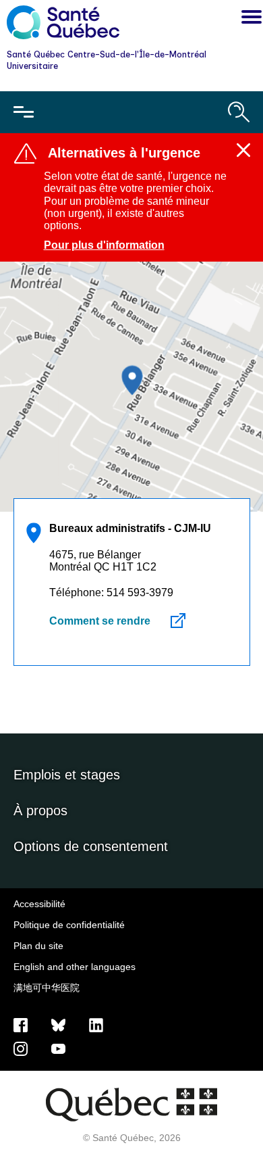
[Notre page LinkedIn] (96, 1024)
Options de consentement (90, 846)
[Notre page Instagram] (20, 1047)
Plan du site (38, 945)
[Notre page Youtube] (58, 1047)
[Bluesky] (58, 1024)
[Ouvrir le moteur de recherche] (238, 112)
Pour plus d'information (104, 245)
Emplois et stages (66, 774)
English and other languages (74, 966)
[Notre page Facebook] (20, 1024)
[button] (248, 18)
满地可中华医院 (46, 987)
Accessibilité (39, 903)
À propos (40, 810)
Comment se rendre (99, 621)
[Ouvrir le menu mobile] (23, 112)
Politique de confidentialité (69, 924)
